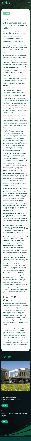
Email (4, 421)
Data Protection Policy (7, 439)
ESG (22, 439)
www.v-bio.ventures (17, 303)
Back (6, 13)
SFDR (16, 439)
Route (4, 405)
